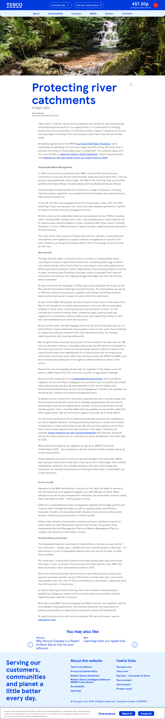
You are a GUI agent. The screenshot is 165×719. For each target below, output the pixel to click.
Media (93, 13)
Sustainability (55, 13)
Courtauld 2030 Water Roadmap (93, 143)
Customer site (58, 5)
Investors (76, 13)
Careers (109, 13)
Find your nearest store (87, 5)
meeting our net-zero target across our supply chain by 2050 (75, 157)
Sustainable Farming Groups (87, 378)
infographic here (47, 619)
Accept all (146, 713)
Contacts (127, 13)
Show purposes (107, 713)
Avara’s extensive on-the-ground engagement (72, 432)
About (36, 13)
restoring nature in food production (79, 154)
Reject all (127, 713)
